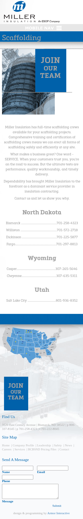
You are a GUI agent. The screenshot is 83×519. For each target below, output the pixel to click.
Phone (6, 481)
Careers (6, 449)
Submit (56, 505)
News (68, 445)
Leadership (44, 445)
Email (41, 472)
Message (7, 501)
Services (20, 449)
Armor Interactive (58, 513)
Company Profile (23, 445)
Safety (58, 445)
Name (6, 472)
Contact (64, 449)
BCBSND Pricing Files (42, 449)
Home (6, 445)
